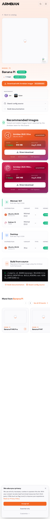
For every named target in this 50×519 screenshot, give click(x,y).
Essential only (25, 509)
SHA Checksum (23, 157)
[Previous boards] (26, 303)
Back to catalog (10, 15)
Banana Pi (6, 68)
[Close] (45, 488)
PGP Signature (35, 157)
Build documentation (15, 285)
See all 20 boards (40, 303)
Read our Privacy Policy (12, 499)
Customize (24, 514)
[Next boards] (30, 303)
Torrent (13, 157)
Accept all (25, 504)
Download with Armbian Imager (25, 83)
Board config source (37, 285)
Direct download (26, 152)
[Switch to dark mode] (40, 4)
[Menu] (46, 4)
